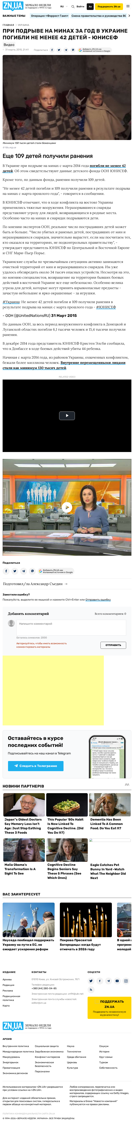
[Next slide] (128, 16)
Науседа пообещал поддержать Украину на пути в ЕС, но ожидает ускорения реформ (28, 944)
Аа (90, 6)
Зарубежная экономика (49, 1051)
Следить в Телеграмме (38, 766)
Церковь (72, 1062)
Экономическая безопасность (44, 1064)
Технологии (74, 1051)
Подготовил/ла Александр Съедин (32, 584)
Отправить (113, 645)
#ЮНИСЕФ (106, 307)
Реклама (8, 990)
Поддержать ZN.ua (109, 6)
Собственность (108, 1067)
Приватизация (11, 1067)
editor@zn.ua (39, 1002)
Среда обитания (76, 1057)
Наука (70, 1046)
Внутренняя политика (16, 1046)
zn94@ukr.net (75, 993)
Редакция (8, 985)
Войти (80, 6)
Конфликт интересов (47, 1057)
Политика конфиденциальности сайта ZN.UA (29, 1113)
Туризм (103, 1062)
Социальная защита (47, 1046)
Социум (104, 1046)
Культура (72, 1067)
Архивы (7, 979)
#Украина (11, 302)
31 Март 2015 (64, 315)
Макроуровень (11, 1057)
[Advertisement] (53, 690)
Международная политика (18, 1051)
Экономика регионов (15, 1073)
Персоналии (42, 1071)
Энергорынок (10, 1062)
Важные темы (14, 15)
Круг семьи (106, 1057)
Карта (6, 1005)
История (104, 1051)
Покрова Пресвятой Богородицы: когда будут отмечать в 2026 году (80, 944)
